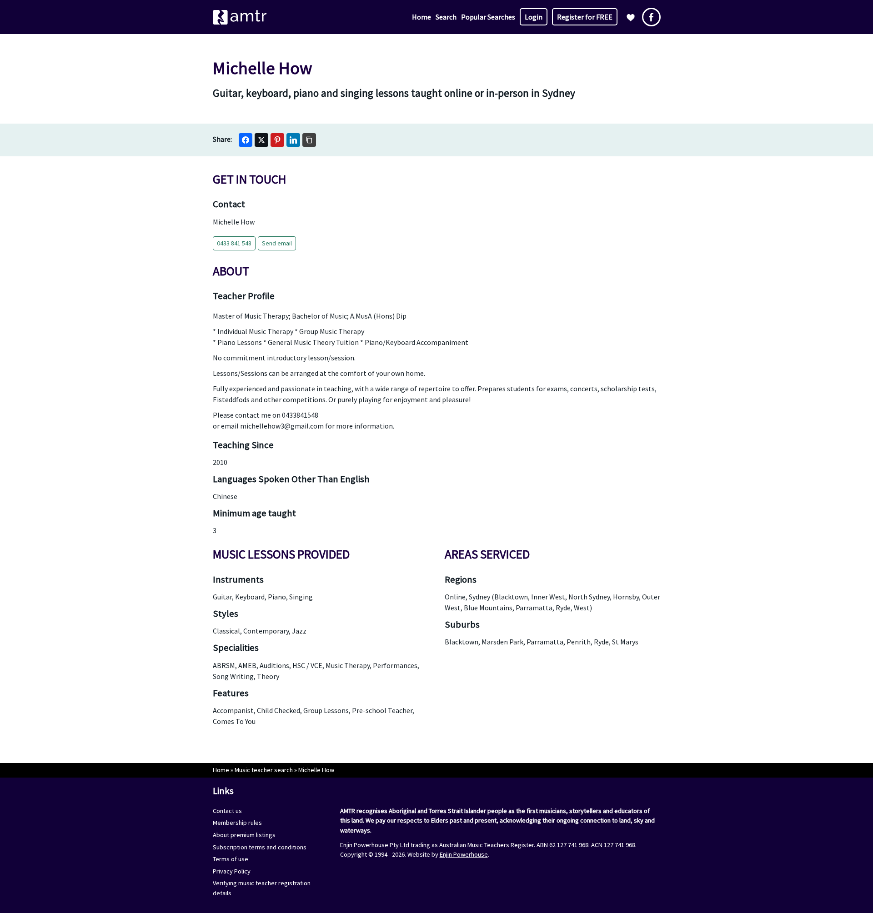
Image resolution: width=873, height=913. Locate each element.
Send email (277, 243)
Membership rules (237, 822)
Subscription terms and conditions (259, 847)
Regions (461, 579)
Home (421, 16)
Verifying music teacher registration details (262, 888)
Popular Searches (488, 16)
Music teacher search (264, 770)
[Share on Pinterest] (277, 140)
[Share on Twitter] (261, 140)
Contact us (227, 811)
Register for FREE (584, 16)
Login (533, 16)
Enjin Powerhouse (464, 854)
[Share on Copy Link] (309, 140)
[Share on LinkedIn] (293, 140)
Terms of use (230, 859)
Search (446, 16)
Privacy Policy (232, 871)
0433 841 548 (234, 243)
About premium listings (244, 835)
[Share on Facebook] (245, 140)
